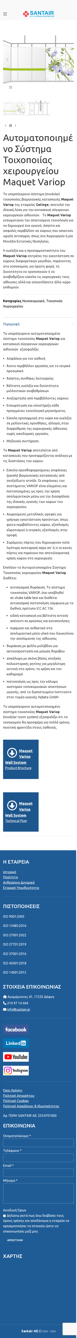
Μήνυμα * (10, 1180)
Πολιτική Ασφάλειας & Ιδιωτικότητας (31, 1106)
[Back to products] (10, 125)
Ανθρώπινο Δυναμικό (19, 882)
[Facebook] (16, 1029)
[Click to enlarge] (10, 87)
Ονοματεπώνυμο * (17, 1136)
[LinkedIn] (16, 1043)
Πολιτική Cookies (16, 1101)
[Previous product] (5, 125)
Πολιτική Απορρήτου (18, 1096)
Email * (8, 1165)
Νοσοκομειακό (33, 301)
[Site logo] (38, 13)
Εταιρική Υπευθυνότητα (21, 888)
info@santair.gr (18, 1009)
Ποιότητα (10, 877)
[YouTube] (16, 1056)
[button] (7, 60)
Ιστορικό (9, 872)
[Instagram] (16, 1070)
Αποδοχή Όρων (14, 1210)
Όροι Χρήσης (12, 1090)
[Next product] (15, 125)
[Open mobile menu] (5, 14)
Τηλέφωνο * (12, 1150)
